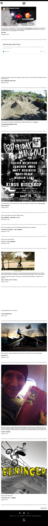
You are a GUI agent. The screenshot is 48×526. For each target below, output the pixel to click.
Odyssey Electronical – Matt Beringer (11, 229)
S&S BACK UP (4, 355)
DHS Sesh (3, 32)
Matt (29, 29)
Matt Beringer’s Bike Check (8, 80)
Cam (27, 29)
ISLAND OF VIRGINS (5, 431)
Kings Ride (13, 30)
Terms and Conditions (36, 515)
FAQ (15, 515)
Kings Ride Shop (28, 28)
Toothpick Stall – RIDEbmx (8, 497)
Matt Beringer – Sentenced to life (10, 217)
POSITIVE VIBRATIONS (6, 313)
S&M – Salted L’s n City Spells (9, 279)
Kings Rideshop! (5, 205)
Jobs (18, 515)
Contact (11, 515)
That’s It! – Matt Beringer (8, 241)
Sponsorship (22, 515)
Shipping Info (28, 515)
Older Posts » (44, 508)
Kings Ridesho (41, 203)
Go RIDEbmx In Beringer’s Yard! (9, 124)
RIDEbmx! (36, 122)
